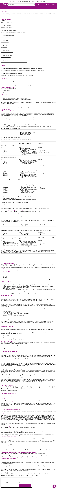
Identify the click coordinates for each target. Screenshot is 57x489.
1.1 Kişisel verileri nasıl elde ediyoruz (6, 22)
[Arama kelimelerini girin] (34, 4)
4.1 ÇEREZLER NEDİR (4, 47)
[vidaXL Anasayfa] (3, 4)
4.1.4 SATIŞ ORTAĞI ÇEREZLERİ (5, 53)
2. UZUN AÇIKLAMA (4, 28)
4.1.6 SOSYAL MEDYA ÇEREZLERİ (6, 57)
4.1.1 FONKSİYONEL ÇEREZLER (5, 48)
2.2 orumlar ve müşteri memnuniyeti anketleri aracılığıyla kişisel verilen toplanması (13, 32)
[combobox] (21, 4)
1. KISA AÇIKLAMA (3, 20)
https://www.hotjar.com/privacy (31, 360)
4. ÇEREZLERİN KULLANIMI (5, 45)
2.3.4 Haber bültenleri (4, 40)
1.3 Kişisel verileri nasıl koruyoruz (6, 25)
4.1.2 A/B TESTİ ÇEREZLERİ (5, 50)
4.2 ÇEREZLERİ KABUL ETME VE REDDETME (7, 63)
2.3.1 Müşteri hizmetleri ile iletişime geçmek (7, 35)
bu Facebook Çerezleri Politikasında (23, 418)
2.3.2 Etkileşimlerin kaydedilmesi (6, 37)
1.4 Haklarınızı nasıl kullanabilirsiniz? (6, 27)
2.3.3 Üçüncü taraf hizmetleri (5, 38)
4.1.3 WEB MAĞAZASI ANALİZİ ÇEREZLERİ (7, 52)
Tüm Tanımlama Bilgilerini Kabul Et (25, 485)
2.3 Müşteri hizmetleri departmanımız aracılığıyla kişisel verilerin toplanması (12, 33)
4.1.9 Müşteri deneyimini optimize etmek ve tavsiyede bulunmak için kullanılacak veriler (14, 62)
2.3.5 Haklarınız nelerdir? (5, 42)
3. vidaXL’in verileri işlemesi (5, 43)
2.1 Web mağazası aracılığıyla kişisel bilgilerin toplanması (9, 30)
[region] (16, 483)
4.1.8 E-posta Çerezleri (4, 60)
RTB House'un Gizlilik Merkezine (47, 423)
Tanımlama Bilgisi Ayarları (14, 485)
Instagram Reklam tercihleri (12, 420)
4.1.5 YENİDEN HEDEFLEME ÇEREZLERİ (6, 55)
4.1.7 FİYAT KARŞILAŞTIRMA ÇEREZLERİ (7, 58)
